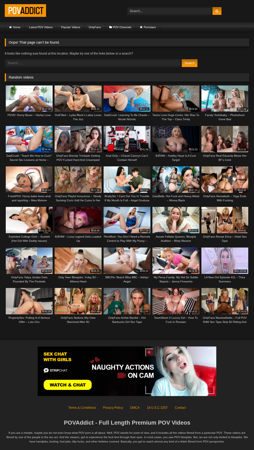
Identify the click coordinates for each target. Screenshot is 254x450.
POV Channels (122, 27)
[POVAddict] (25, 11)
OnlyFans (95, 27)
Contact (180, 407)
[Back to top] (241, 438)
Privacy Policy (113, 407)
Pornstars (150, 27)
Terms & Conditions (82, 407)
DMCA (135, 407)
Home (16, 27)
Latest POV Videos (41, 27)
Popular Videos (70, 27)
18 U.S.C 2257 (157, 407)
